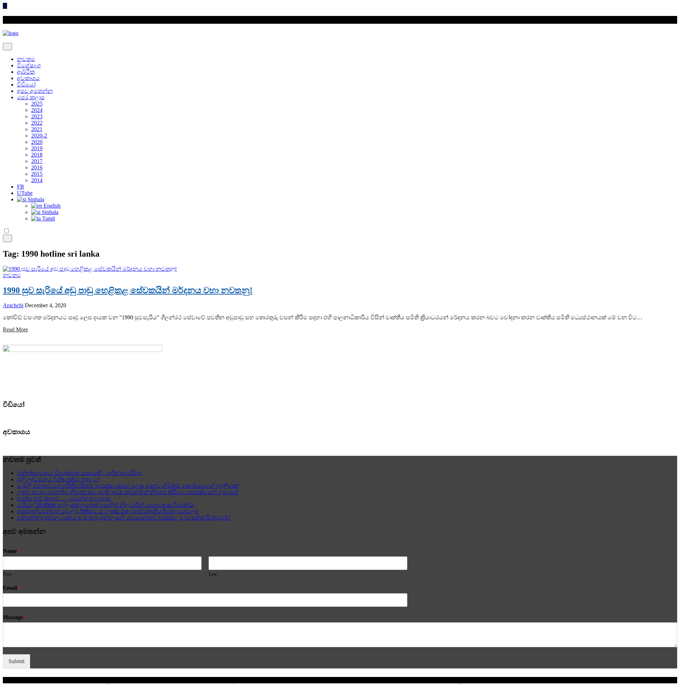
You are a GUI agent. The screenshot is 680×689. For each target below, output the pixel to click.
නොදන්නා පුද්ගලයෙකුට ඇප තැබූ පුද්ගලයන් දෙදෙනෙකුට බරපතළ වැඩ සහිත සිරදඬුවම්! (124, 518)
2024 (36, 110)
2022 (36, 123)
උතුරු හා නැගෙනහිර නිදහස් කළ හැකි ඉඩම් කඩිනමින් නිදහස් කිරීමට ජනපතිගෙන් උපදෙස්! (128, 492)
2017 (36, 161)
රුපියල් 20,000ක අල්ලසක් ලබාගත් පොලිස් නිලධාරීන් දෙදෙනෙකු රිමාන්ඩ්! (105, 505)
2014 (36, 180)
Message (15, 617)
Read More (15, 329)
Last (213, 574)
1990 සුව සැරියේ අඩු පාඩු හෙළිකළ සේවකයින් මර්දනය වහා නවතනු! (128, 290)
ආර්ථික (26, 72)
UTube (25, 193)
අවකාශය (28, 78)
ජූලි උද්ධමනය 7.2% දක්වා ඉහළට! (58, 479)
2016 (36, 167)
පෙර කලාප (31, 97)
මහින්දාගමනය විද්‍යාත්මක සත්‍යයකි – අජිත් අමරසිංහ (79, 473)
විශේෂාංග (29, 65)
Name (12, 551)
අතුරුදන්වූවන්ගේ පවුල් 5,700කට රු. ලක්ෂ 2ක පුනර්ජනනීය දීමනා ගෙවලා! (107, 511)
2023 (36, 116)
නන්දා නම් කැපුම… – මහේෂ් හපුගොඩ (64, 498)
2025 (36, 104)
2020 (36, 142)
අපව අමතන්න (35, 91)
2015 (36, 174)
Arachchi (13, 305)
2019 (36, 148)
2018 (36, 155)
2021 (36, 129)
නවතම (26, 59)
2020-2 (39, 136)
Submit (16, 661)
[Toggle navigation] (7, 46)
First (7, 574)
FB (20, 187)
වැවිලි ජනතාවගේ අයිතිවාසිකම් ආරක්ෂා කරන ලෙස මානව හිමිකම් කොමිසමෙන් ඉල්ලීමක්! (128, 486)
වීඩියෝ (26, 85)
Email (12, 588)
